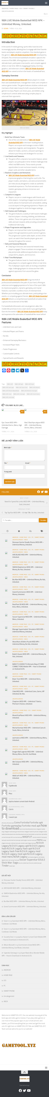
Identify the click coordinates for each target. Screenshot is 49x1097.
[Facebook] (38, 491)
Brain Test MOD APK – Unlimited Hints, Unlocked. (26, 680)
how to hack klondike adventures (27, 829)
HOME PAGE (14, 8)
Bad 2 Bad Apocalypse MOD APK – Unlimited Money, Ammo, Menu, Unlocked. (34, 425)
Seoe (6, 921)
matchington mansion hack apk (28, 840)
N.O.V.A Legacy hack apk (19, 848)
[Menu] (46, 3)
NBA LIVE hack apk (8, 387)
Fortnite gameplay (11, 825)
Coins (17, 822)
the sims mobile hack (23, 863)
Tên (6, 463)
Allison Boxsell (9, 945)
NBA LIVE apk (19, 384)
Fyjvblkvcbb (13, 785)
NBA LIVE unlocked (8, 397)
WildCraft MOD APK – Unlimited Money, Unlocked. (26, 776)
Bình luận (8, 447)
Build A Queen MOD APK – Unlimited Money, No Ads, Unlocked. (29, 655)
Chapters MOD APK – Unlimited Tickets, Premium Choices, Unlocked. (26, 702)
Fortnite (24, 822)
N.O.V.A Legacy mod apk (14, 854)
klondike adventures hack (22, 834)
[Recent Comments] (30, 531)
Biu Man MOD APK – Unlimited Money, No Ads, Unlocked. (28, 580)
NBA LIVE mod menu (33, 394)
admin (6, 28)
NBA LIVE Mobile (35, 387)
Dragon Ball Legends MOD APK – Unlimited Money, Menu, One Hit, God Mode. (27, 752)
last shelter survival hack (35, 834)
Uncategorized (8, 11)
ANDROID (5, 8)
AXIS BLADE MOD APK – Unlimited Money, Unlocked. (27, 555)
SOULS (41, 859)
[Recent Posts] (7, 531)
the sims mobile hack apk (35, 863)
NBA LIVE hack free (21, 387)
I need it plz (13, 817)
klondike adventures (10, 834)
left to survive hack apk (16, 837)
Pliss (10, 793)
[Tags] (41, 531)
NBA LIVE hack (29, 384)
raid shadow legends (33, 857)
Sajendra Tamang (10, 953)
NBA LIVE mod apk (19, 394)
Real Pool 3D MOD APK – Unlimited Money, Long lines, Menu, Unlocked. (29, 605)
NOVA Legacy (20, 856)
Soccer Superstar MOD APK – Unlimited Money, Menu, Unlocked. (29, 618)
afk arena (4, 823)
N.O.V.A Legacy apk (19, 846)
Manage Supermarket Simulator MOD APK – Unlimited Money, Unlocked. (28, 630)
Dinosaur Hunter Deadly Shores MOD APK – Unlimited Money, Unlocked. (28, 543)
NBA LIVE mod (7, 394)
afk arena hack (10, 823)
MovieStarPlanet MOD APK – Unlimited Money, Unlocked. (29, 716)
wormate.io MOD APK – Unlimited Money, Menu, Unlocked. (29, 738)
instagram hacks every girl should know (14, 832)
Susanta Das (8, 937)
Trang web (8, 471)
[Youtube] (46, 491)
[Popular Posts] (18, 531)
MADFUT (27, 837)
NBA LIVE (10, 384)
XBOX (26, 540)
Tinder (5, 865)
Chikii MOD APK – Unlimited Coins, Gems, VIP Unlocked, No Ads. (28, 692)
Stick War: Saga (10, 862)
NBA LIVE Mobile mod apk (29, 391)
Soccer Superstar (28, 859)
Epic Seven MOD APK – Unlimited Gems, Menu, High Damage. (12, 425)
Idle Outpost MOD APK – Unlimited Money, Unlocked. (27, 762)
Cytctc (11, 809)
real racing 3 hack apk (13, 860)
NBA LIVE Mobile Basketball (11, 391)
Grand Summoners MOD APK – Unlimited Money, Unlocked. (27, 593)
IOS (20, 8)
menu (40, 840)
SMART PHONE (28, 8)
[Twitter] (42, 491)
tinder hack (12, 866)
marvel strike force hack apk (13, 840)
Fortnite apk (36, 822)
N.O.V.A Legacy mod (30, 851)
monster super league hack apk (28, 843)
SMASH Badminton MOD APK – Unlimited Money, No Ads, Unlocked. (27, 568)
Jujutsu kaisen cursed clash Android (21, 801)
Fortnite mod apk (31, 825)
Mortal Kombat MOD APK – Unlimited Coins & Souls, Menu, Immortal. (28, 728)
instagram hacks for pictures (31, 832)
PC (32, 537)
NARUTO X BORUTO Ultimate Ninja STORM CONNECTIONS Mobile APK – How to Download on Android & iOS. (29, 666)
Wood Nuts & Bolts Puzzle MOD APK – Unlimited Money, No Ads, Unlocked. (26, 642)
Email (27, 463)
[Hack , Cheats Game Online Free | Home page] (6, 3)
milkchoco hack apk (15, 843)
